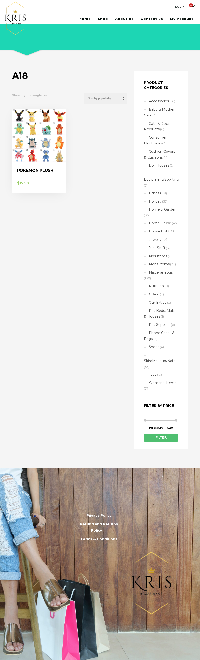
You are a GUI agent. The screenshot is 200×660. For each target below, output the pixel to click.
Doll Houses (159, 165)
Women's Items (162, 383)
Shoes (154, 347)
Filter (161, 437)
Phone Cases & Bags (159, 336)
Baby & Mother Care (159, 112)
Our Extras (157, 302)
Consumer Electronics (155, 140)
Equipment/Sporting (161, 179)
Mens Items (159, 264)
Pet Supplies (159, 324)
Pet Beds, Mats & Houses (159, 313)
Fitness (155, 193)
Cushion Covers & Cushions (159, 154)
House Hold (159, 231)
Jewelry (155, 239)
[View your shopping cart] (193, 6)
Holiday (155, 201)
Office (154, 294)
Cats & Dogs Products (157, 126)
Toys (152, 374)
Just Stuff (157, 248)
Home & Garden (163, 209)
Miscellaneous (161, 272)
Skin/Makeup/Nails (159, 361)
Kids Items (158, 256)
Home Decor (160, 223)
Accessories (159, 101)
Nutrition (156, 286)
